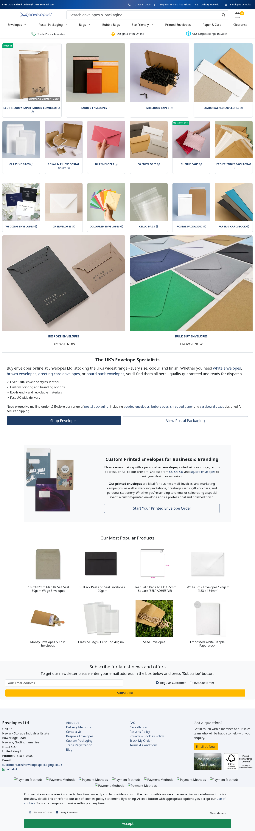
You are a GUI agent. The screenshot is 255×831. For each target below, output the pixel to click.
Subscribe (125, 693)
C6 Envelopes (147, 164)
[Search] (223, 14)
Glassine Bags (19, 164)
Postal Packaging (190, 226)
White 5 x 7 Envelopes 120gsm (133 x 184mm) (208, 589)
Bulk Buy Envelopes (191, 336)
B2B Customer (204, 683)
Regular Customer (173, 683)
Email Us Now (205, 747)
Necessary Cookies (43, 812)
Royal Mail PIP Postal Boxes (64, 166)
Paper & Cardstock (232, 226)
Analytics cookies (69, 812)
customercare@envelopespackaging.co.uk (32, 765)
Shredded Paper (157, 108)
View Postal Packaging (185, 420)
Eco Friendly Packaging (233, 164)
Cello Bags (147, 226)
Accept (127, 823)
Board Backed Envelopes (221, 108)
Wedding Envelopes (19, 226)
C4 (176, 472)
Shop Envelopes (63, 420)
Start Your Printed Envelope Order (162, 508)
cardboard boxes (212, 406)
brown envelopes (21, 373)
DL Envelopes (104, 164)
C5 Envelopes (62, 226)
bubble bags (160, 406)
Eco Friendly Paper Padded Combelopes (31, 108)
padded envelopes (137, 406)
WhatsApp (14, 769)
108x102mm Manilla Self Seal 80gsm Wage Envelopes (48, 589)
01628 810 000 (142, 4)
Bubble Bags (189, 164)
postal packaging (96, 406)
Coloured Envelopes (105, 226)
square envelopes (202, 472)
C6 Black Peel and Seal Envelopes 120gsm (102, 589)
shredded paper (181, 406)
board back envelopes (105, 373)
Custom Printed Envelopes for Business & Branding (161, 459)
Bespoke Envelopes (63, 336)
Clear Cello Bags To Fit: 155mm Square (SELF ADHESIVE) (154, 589)
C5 (171, 472)
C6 (181, 472)
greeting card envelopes (59, 373)
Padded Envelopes (94, 108)
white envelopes (227, 368)
